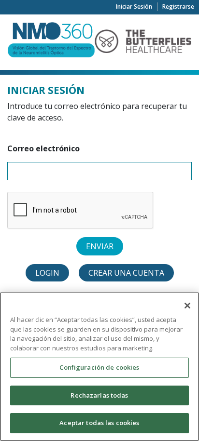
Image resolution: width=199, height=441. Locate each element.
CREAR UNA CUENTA (126, 272)
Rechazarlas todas (99, 395)
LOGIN (47, 272)
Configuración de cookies (99, 367)
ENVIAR (100, 246)
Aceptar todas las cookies (99, 422)
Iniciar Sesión (134, 6)
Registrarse (178, 6)
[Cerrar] (187, 305)
